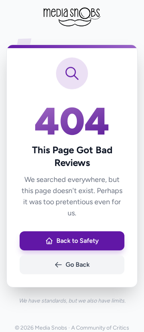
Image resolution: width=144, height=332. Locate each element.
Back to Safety (77, 240)
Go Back (78, 264)
